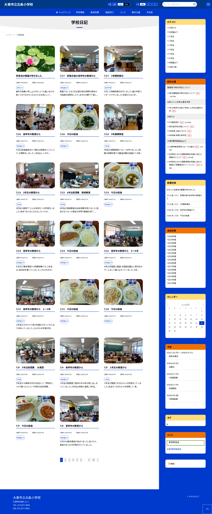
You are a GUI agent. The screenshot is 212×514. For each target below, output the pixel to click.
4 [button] (73, 460)
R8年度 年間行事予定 (180, 135)
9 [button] (89, 460)
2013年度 (172, 279)
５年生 (171, 53)
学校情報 (80, 12)
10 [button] (93, 460)
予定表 (149, 12)
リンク (122, 12)
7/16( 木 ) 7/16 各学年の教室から (180, 210)
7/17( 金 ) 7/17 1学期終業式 (178, 204)
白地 (120, 4)
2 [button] (65, 460)
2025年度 (172, 239)
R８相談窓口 (180, 122)
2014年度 (172, 276)
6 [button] (81, 460)
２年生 (171, 40)
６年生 (171, 58)
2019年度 (172, 259)
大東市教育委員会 (174, 449)
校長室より (173, 32)
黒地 (126, 4)
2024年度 (172, 242)
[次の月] (203, 304)
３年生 (171, 45)
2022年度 (172, 249)
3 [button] (69, 460)
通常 (114, 4)
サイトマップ (194, 496)
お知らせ (172, 27)
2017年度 (172, 266)
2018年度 (172, 262)
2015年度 (172, 272)
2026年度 (172, 236)
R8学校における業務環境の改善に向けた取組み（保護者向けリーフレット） (185, 164)
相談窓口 (109, 12)
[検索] (195, 4)
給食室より (173, 62)
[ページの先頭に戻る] (207, 509)
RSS (173, 463)
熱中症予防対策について (181, 126)
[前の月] (167, 304)
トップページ (65, 12)
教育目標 (95, 12)
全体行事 (173, 67)
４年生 (171, 49)
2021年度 (172, 252)
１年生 (171, 36)
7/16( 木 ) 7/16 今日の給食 (178, 215)
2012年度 (172, 283)
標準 (142, 4)
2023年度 (172, 246)
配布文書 (136, 12)
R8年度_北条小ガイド (180, 131)
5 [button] (77, 460)
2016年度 (172, 269)
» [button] (97, 460)
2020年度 (172, 256)
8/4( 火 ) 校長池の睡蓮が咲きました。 (181, 189)
